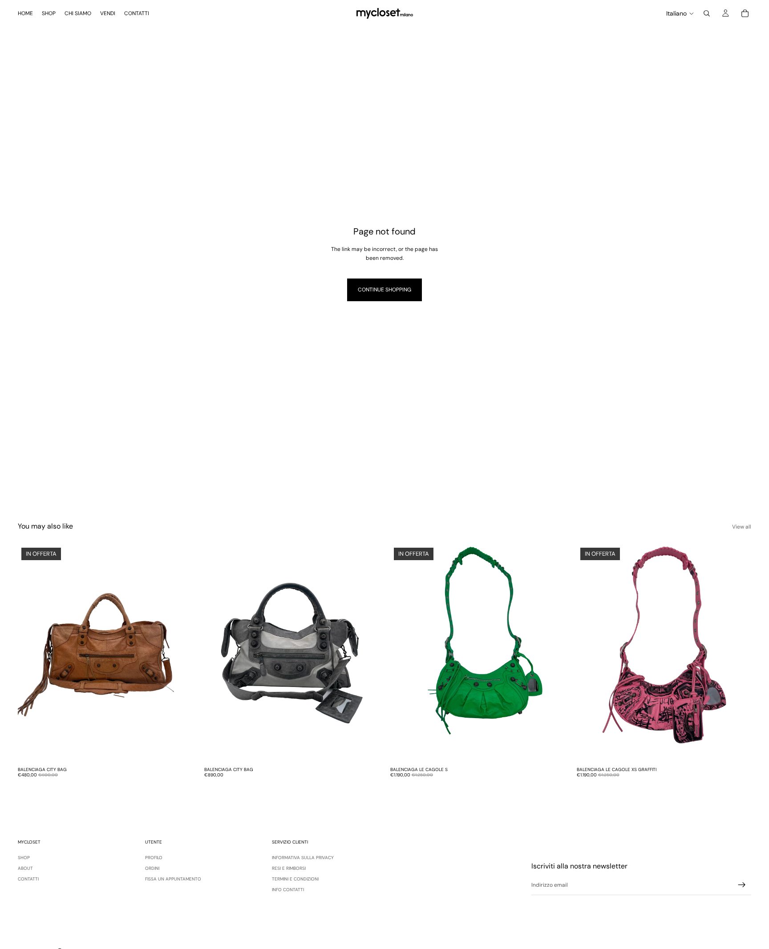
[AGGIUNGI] (179, 749)
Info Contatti (288, 889)
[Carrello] (745, 13)
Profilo (153, 857)
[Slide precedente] (31, 653)
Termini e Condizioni (295, 879)
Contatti (28, 879)
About (25, 868)
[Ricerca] (706, 13)
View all (741, 526)
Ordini (152, 868)
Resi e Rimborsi (289, 868)
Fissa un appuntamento (173, 879)
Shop (24, 857)
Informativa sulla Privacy (303, 857)
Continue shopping (384, 289)
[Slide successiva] (179, 653)
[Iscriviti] (742, 885)
